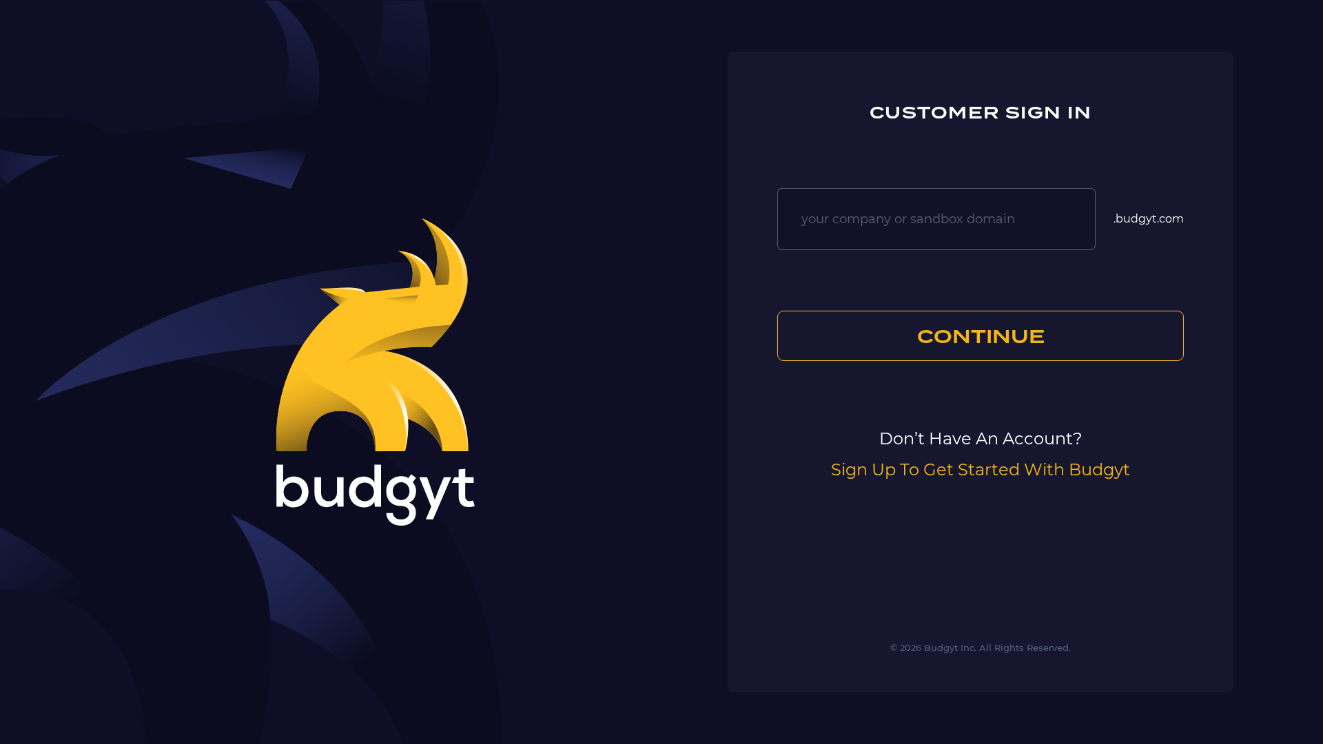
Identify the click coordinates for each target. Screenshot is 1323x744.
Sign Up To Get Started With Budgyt (980, 469)
